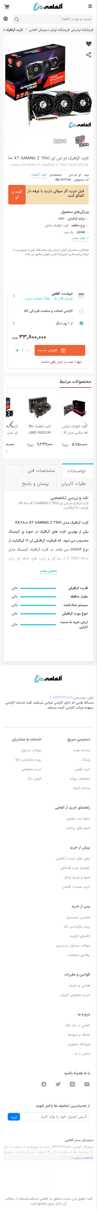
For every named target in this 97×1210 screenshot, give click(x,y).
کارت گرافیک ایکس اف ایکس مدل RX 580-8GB (74, 433)
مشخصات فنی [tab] (42, 470)
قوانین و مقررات (79, 985)
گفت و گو (17, 194)
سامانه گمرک (81, 788)
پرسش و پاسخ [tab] (36, 483)
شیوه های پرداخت (78, 828)
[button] (9, 141)
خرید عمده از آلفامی (76, 886)
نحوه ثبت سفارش (78, 818)
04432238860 (63, 697)
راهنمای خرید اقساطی (75, 868)
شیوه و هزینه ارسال (77, 877)
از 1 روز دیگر (64, 323)
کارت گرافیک (38, 175)
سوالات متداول (31, 750)
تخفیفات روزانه (80, 778)
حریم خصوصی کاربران (75, 995)
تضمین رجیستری (78, 917)
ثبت (14, 1117)
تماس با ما (82, 1053)
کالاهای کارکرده (80, 936)
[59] (88, 44)
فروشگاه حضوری (79, 1044)
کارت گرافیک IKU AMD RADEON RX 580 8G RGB (40, 433)
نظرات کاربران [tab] (74, 483)
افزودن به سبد (47, 350)
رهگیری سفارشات (79, 955)
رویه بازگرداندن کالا (28, 759)
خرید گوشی (82, 769)
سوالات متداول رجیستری (73, 945)
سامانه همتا (81, 750)
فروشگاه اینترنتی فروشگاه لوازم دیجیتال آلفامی (60, 30)
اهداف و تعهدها (79, 1034)
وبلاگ (86, 759)
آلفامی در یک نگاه (77, 1025)
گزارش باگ (34, 778)
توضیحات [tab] (77, 471)
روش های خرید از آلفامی (73, 858)
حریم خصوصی (31, 769)
